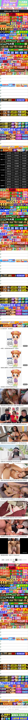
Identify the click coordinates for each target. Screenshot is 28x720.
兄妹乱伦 (17, 184)
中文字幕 (17, 158)
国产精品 (9, 152)
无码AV (2, 175)
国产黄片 (9, 179)
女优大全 (17, 176)
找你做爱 (24, 163)
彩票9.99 (9, 171)
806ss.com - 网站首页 (11, 11)
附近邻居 (9, 163)
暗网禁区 (9, 181)
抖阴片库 (3, 180)
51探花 (24, 173)
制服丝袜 (17, 160)
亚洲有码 (9, 155)
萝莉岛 (24, 176)
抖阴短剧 (17, 187)
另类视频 (24, 160)
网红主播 (17, 152)
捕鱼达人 (9, 168)
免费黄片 (24, 179)
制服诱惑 (24, 181)
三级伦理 (9, 158)
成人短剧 (24, 184)
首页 (3, 559)
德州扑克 (24, 168)
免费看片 (3, 185)
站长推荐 (3, 164)
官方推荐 (3, 170)
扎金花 (16, 171)
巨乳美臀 (24, 158)
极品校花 (9, 187)
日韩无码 (24, 187)
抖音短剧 (9, 173)
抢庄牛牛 (17, 168)
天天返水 (24, 171)
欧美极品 (17, 155)
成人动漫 (24, 155)
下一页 (19, 559)
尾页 (14, 561)
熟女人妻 (17, 179)
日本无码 (24, 152)
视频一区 (3, 154)
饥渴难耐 (17, 163)
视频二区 (3, 159)
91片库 (9, 176)
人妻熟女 (9, 160)
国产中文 (9, 184)
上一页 (7, 559)
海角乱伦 (17, 181)
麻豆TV (16, 173)
